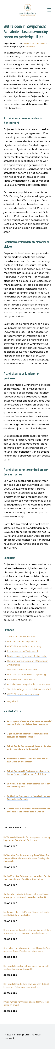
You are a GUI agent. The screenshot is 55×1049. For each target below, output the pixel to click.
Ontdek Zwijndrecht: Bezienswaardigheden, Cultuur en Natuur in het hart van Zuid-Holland (28, 773)
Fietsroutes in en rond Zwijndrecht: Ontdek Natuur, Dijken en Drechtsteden (28, 760)
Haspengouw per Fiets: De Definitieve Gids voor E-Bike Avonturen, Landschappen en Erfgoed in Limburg (27, 931)
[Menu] (49, 10)
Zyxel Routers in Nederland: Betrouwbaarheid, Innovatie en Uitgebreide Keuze (27, 735)
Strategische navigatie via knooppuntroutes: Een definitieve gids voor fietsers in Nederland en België (27, 896)
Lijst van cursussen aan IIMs (22, 669)
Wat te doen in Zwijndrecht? (23, 641)
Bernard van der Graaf (34, 43)
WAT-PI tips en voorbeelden (23, 693)
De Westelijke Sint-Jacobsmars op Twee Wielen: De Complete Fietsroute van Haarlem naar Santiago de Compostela (26, 858)
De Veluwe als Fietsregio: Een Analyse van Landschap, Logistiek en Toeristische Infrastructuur (27, 839)
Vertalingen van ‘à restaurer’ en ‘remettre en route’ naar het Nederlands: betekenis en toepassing (29, 723)
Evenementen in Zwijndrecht (22, 651)
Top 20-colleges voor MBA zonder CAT (29, 689)
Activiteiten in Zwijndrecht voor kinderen (29, 684)
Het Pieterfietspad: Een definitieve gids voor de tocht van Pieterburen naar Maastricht (26, 967)
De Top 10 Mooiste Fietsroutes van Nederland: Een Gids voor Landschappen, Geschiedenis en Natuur (27, 878)
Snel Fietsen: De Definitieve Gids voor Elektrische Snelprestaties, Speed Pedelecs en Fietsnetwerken (27, 950)
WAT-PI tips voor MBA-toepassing (26, 674)
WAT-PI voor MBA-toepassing (24, 646)
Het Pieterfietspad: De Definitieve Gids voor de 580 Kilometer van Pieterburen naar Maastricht (27, 985)
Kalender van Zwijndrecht (21, 679)
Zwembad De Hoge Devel (21, 636)
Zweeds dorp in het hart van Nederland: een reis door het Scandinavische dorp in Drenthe (28, 810)
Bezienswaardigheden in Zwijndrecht (27, 656)
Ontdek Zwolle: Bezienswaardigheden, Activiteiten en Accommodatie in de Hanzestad (29, 748)
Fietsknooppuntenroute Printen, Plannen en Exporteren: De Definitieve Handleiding (27, 914)
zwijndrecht (13, 701)
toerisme (30, 46)
